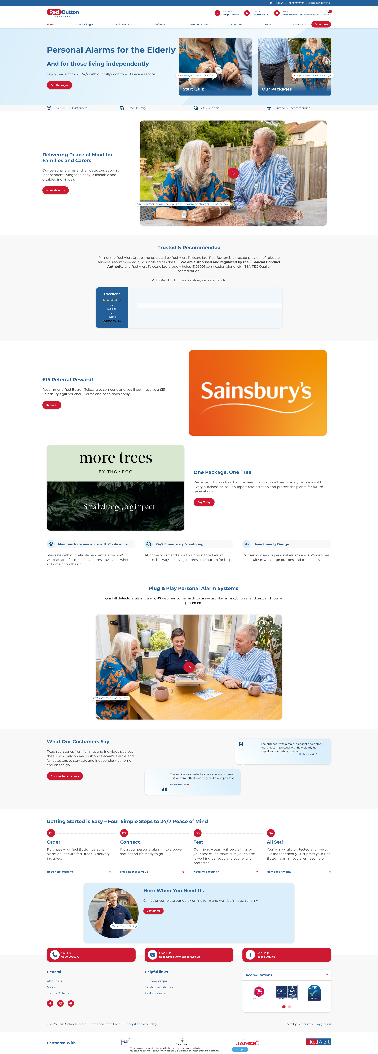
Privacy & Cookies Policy (140, 1024)
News (267, 24)
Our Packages (84, 24)
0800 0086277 (261, 14)
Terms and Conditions (104, 1024)
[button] (131, 307)
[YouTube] (71, 1003)
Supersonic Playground (314, 1024)
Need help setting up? (135, 871)
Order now (321, 24)
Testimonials (155, 993)
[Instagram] (60, 1003)
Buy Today (204, 502)
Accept (239, 1049)
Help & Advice (231, 14)
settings (215, 1050)
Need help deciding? (61, 871)
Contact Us (300, 24)
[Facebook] (50, 1003)
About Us (236, 24)
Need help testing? (206, 871)
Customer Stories (198, 24)
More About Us (55, 190)
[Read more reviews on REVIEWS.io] (112, 322)
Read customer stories (65, 776)
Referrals (160, 24)
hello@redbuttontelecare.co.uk (301, 14)
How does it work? (279, 871)
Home (50, 24)
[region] (210, 307)
